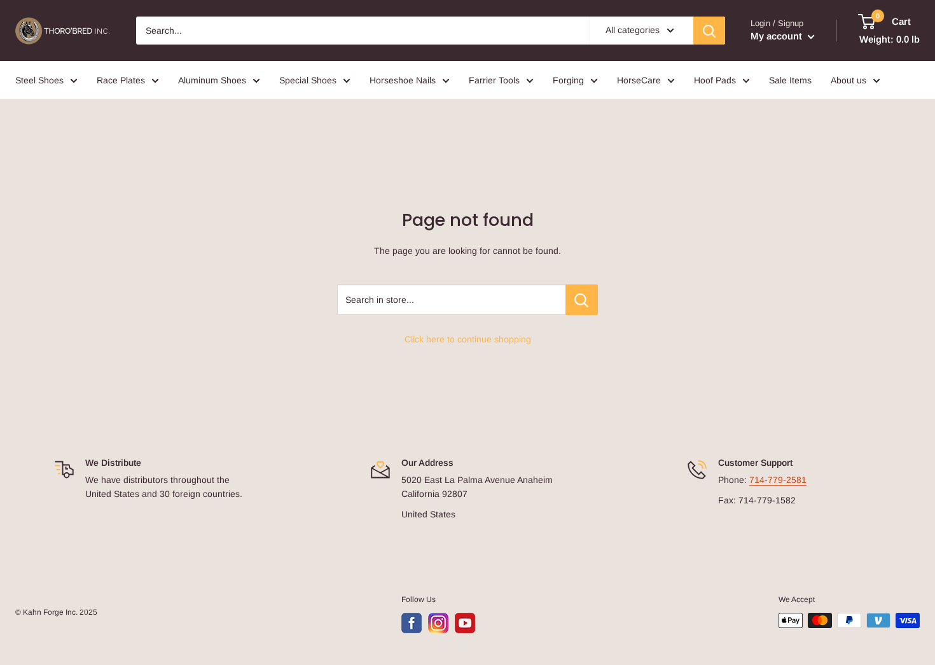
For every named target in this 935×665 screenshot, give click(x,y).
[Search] (709, 31)
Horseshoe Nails (403, 80)
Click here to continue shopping (468, 339)
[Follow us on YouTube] (465, 623)
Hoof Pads (715, 80)
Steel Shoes (39, 80)
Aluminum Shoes (212, 80)
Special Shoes (307, 80)
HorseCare (639, 80)
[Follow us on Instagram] (438, 623)
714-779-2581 (778, 480)
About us (848, 80)
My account (778, 36)
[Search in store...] (581, 299)
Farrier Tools (494, 80)
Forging (568, 80)
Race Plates (121, 80)
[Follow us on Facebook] (411, 623)
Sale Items (790, 80)
